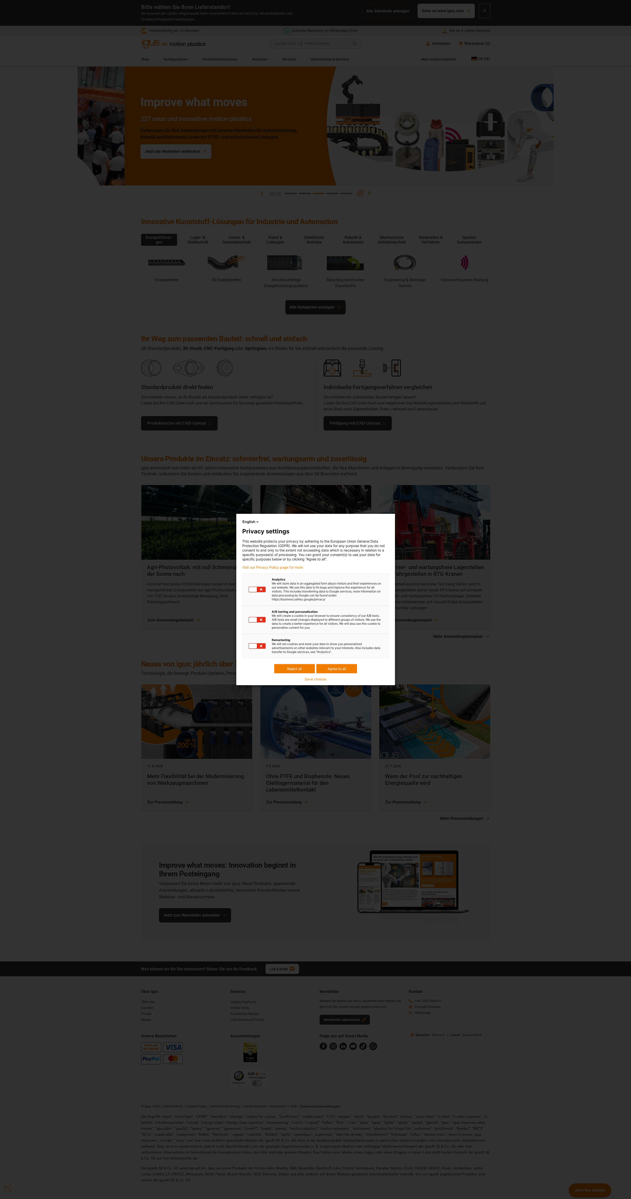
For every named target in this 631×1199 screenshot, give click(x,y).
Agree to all (337, 669)
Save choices (315, 679)
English (248, 522)
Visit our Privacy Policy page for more (272, 567)
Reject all (294, 669)
